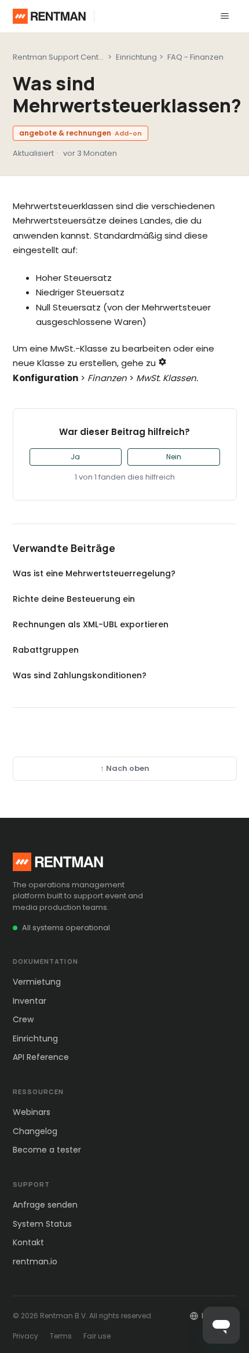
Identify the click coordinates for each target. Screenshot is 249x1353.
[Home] (49, 16)
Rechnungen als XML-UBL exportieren (91, 624)
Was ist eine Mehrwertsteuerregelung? (94, 573)
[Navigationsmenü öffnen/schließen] (225, 16)
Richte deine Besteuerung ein (74, 599)
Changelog (35, 1131)
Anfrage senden (45, 1205)
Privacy (25, 1336)
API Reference (41, 1057)
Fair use (97, 1336)
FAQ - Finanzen (195, 57)
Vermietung (37, 982)
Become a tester (47, 1149)
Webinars (31, 1112)
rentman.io (35, 1261)
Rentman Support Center (60, 57)
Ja (75, 457)
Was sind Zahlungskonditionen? (80, 675)
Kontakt (28, 1242)
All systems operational (66, 927)
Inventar (29, 1001)
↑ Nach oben (124, 768)
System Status (42, 1224)
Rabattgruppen (46, 650)
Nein (173, 457)
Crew (23, 1019)
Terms (61, 1336)
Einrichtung (136, 57)
